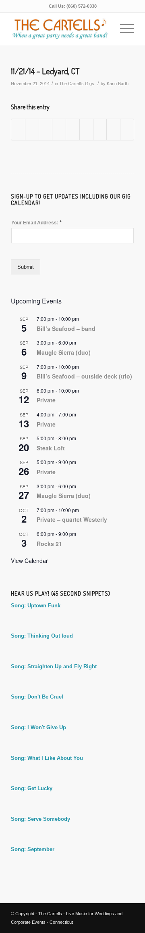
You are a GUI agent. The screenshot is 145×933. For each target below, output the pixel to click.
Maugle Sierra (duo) (64, 352)
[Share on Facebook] (18, 129)
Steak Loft (51, 448)
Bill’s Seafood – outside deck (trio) (84, 376)
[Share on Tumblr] (86, 129)
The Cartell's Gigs (76, 83)
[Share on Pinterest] (59, 129)
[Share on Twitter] (32, 129)
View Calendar (29, 560)
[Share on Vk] (100, 129)
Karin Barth (117, 83)
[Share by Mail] (127, 129)
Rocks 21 (49, 544)
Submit (25, 267)
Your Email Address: (36, 223)
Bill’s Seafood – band (66, 328)
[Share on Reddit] (113, 129)
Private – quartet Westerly (72, 519)
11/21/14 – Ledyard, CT (45, 70)
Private (46, 400)
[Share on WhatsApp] (45, 129)
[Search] (104, 29)
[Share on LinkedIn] (72, 129)
